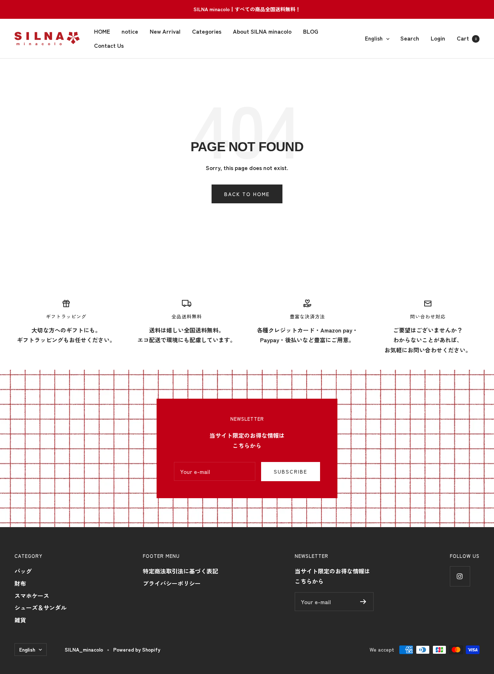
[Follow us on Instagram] (460, 576)
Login (438, 38)
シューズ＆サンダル (40, 607)
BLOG (310, 31)
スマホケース (31, 595)
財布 (20, 583)
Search (409, 38)
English (374, 38)
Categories (206, 31)
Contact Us (109, 45)
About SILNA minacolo (262, 31)
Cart (467, 38)
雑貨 (20, 619)
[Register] (363, 601)
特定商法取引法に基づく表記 (180, 571)
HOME (102, 31)
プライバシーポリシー (172, 583)
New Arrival (165, 31)
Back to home (247, 194)
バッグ (23, 571)
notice (130, 31)
